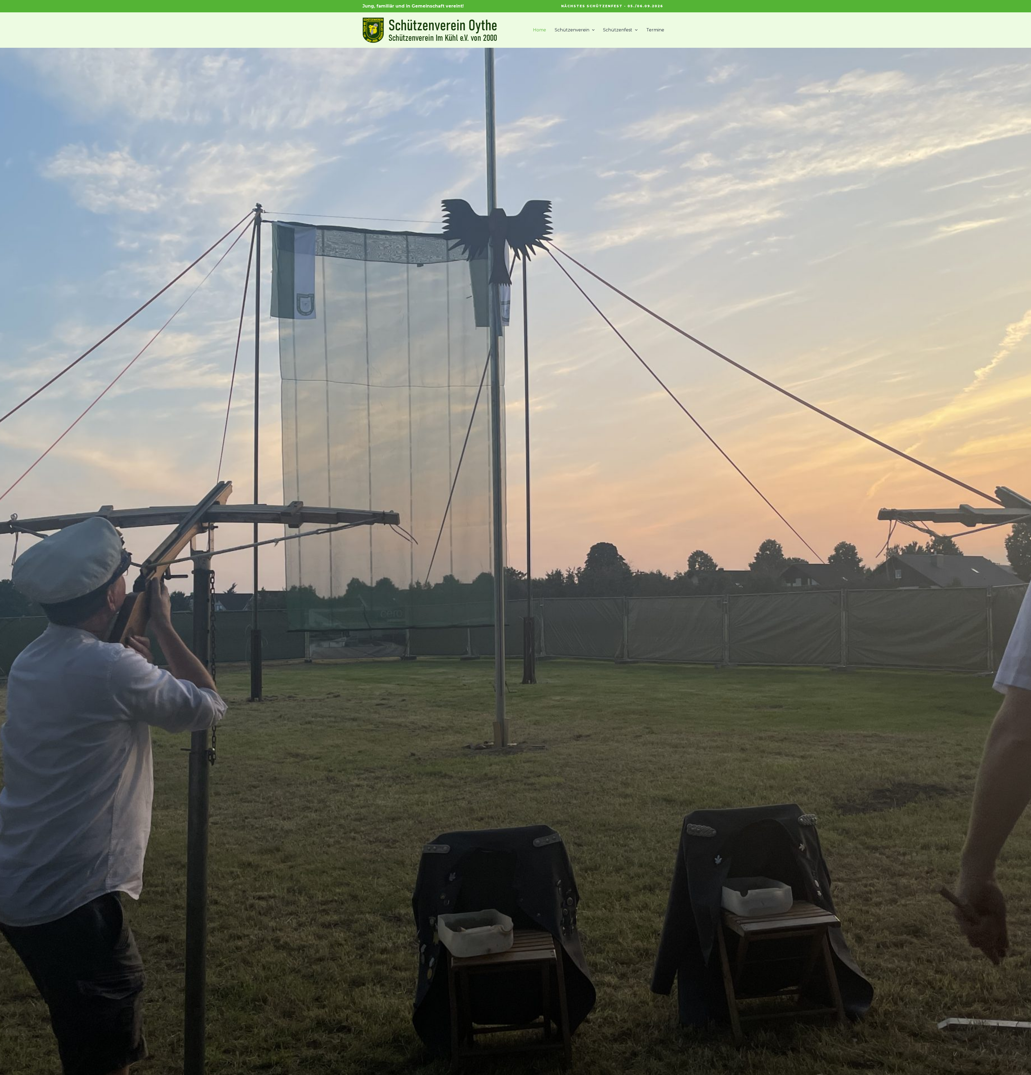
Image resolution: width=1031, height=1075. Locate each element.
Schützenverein (572, 29)
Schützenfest (617, 29)
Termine (655, 29)
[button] (612, 6)
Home (539, 29)
